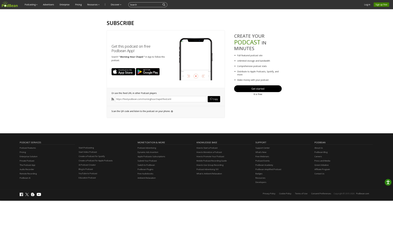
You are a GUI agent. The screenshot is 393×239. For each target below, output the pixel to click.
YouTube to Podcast (88, 173)
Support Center (262, 147)
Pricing (78, 4)
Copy (215, 99)
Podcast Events (262, 160)
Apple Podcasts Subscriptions (151, 156)
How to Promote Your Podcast (210, 156)
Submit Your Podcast (147, 160)
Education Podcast (87, 177)
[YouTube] (40, 195)
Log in (367, 4)
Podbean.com (362, 193)
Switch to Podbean (146, 165)
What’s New (260, 152)
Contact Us (319, 173)
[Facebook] (22, 195)
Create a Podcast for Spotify (92, 156)
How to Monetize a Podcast (209, 152)
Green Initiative (321, 165)
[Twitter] (27, 195)
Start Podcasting (86, 147)
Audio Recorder (27, 169)
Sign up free (381, 4)
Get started (257, 88)
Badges (259, 173)
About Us (318, 147)
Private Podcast (27, 160)
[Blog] (33, 195)
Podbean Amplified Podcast (268, 169)
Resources (92, 4)
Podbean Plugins (145, 169)
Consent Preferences (321, 193)
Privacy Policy (269, 193)
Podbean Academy (264, 165)
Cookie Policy (285, 193)
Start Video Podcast (88, 152)
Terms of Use (301, 193)
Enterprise (65, 4)
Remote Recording (28, 173)
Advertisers (48, 4)
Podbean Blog (320, 152)
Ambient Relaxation (147, 177)
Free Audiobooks (145, 173)
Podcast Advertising (147, 147)
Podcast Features (28, 147)
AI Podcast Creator (87, 164)
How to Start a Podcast (207, 147)
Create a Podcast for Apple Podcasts (96, 160)
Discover (115, 4)
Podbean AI (25, 177)
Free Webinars (262, 156)
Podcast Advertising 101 (207, 169)
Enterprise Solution (28, 156)
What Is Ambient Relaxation (209, 173)
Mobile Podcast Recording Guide (211, 160)
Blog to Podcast (86, 169)
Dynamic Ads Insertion (148, 152)
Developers (260, 182)
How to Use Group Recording (209, 165)
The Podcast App (27, 165)
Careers (318, 156)
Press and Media (322, 160)
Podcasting (30, 4)
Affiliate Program (322, 169)
